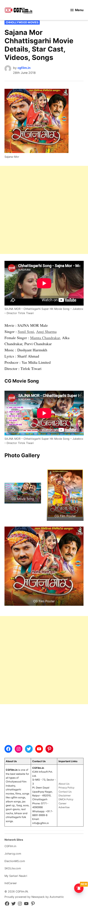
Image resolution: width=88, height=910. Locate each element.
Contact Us (65, 791)
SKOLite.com (12, 868)
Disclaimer (65, 795)
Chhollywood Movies (22, 22)
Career (62, 803)
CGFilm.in (10, 846)
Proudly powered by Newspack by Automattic (34, 896)
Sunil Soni (26, 331)
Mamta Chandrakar (45, 337)
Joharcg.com (12, 853)
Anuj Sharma (46, 331)
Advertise (64, 807)
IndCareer (10, 883)
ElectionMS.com (14, 861)
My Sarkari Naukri (15, 875)
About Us (64, 783)
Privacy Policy (66, 787)
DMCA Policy (66, 799)
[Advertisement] (44, 210)
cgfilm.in (24, 68)
